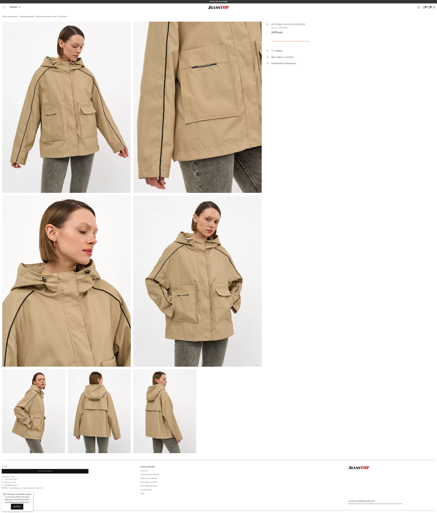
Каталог (144, 471)
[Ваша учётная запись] (434, 7)
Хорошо (17, 507)
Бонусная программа (150, 475)
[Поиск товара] (419, 7)
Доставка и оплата (149, 482)
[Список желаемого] (424, 7)
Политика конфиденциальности (362, 501)
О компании (145, 490)
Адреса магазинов (148, 478)
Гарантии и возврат (148, 486)
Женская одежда (9, 16)
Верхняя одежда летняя (46, 16)
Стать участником (45, 471)
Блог (142, 494)
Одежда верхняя (26, 16)
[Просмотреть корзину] (429, 7)
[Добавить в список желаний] (268, 24)
